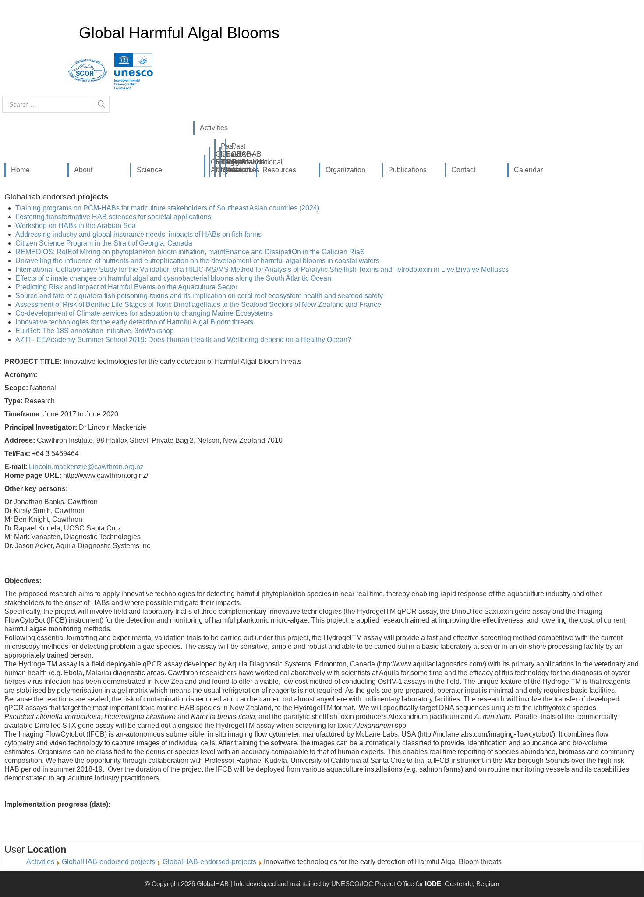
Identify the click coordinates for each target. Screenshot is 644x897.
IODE (433, 883)
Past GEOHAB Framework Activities (234, 158)
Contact (463, 170)
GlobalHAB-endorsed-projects (209, 861)
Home (20, 170)
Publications (407, 170)
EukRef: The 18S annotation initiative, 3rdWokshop (94, 331)
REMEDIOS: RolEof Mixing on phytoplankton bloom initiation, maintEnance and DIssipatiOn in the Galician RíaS (190, 252)
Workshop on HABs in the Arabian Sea (75, 225)
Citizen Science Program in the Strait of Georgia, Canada (103, 243)
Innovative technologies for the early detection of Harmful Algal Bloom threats (134, 322)
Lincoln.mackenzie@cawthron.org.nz (86, 466)
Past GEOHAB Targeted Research (223, 158)
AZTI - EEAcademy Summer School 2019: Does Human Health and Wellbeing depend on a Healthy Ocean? (183, 339)
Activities (214, 128)
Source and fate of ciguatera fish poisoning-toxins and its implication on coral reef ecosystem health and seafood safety (199, 295)
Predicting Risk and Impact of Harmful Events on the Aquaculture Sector (126, 287)
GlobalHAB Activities (213, 166)
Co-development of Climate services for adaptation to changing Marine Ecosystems (144, 313)
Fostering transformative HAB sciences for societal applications (113, 217)
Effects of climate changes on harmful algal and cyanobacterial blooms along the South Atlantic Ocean (173, 278)
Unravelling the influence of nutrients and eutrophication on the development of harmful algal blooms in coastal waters (197, 260)
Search (101, 104)
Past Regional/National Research (228, 162)
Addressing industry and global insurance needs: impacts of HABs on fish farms (138, 234)
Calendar (528, 170)
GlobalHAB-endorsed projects (218, 162)
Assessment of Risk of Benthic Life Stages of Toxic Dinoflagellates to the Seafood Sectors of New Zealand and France (198, 304)
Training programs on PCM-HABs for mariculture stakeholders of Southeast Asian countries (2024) (167, 208)
